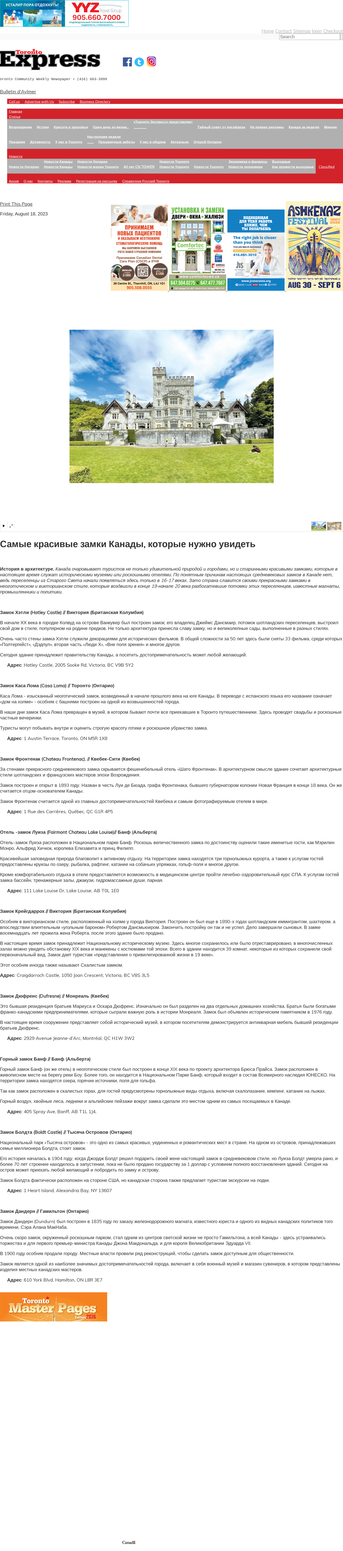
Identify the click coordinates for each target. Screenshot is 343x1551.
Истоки (43, 127)
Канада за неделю (304, 127)
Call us (14, 101)
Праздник (17, 142)
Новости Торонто (174, 161)
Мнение (330, 127)
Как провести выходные (293, 166)
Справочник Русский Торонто (145, 181)
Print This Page (16, 204)
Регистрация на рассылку (96, 181)
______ (140, 127)
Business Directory (95, 101)
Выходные (281, 161)
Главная (15, 111)
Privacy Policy (21, 1549)
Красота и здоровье (71, 127)
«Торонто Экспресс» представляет (163, 122)
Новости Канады (58, 161)
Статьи (14, 116)
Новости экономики (245, 166)
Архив (14, 181)
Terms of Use (5, 1549)
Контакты (45, 181)
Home (268, 31)
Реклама (64, 181)
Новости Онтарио (24, 166)
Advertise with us (19, 1516)
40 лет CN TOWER (139, 166)
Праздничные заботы (116, 142)
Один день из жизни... (111, 127)
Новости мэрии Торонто (98, 166)
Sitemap (302, 31)
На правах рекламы (267, 127)
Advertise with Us (39, 101)
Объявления (13, 1471)
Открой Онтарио (208, 142)
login (317, 31)
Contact (283, 31)
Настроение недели (104, 136)
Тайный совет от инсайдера (221, 127)
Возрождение (20, 127)
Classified (327, 166)
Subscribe (67, 101)
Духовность (40, 142)
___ (90, 142)
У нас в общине (153, 142)
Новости (16, 156)
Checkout (333, 31)
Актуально (180, 142)
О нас (28, 181)
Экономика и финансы (247, 161)
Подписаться (14, 1453)
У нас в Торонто (68, 142)
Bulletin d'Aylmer (18, 91)
